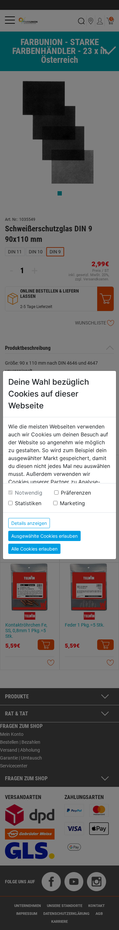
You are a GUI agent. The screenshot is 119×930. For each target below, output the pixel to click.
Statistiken (28, 503)
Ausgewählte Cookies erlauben (44, 536)
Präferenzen (76, 492)
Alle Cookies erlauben (34, 549)
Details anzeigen (29, 523)
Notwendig (28, 492)
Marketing (72, 503)
